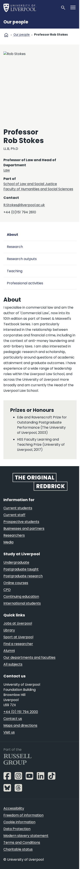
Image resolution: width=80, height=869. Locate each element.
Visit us (9, 732)
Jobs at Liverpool (17, 623)
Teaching (14, 271)
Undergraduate (16, 562)
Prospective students (21, 521)
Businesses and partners (23, 528)
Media (8, 542)
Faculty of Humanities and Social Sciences (38, 189)
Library (9, 630)
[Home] (30, 7)
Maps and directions (20, 725)
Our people (15, 22)
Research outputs (22, 258)
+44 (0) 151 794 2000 (20, 711)
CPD (7, 589)
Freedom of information (23, 815)
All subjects (12, 664)
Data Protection (17, 828)
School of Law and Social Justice (30, 183)
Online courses (15, 582)
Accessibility (13, 808)
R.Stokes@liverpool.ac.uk (24, 204)
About (12, 234)
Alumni (9, 650)
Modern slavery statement (25, 835)
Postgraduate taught (21, 569)
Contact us (12, 718)
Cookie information (19, 822)
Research (15, 246)
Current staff (14, 514)
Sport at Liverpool (18, 637)
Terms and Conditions (21, 842)
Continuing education (21, 596)
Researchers (14, 535)
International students (22, 603)
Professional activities (25, 283)
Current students (17, 508)
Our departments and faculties (29, 657)
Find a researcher (18, 643)
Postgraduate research (23, 576)
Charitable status (18, 849)
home (6, 35)
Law (6, 170)
